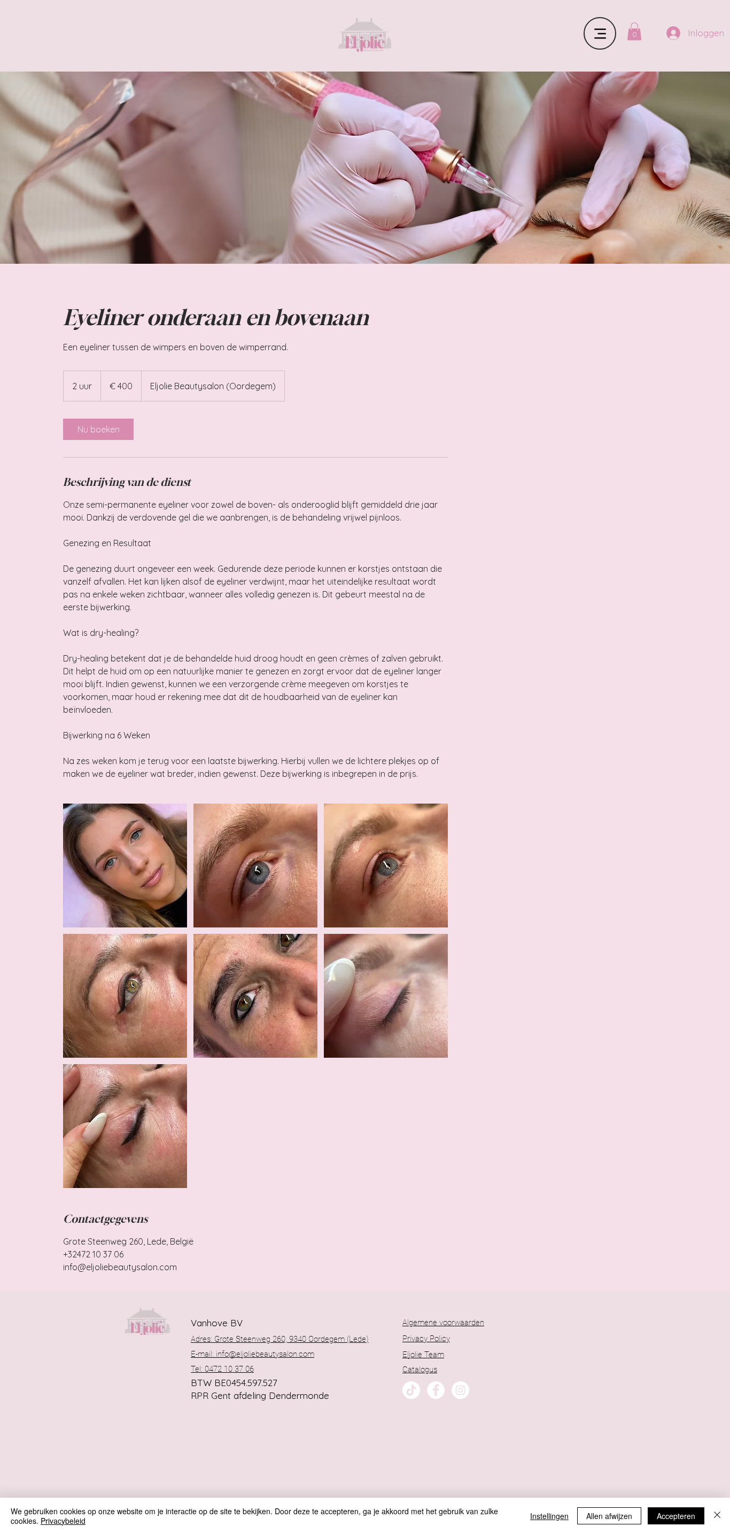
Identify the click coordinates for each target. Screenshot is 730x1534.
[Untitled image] (125, 865)
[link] (98, 429)
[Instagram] (460, 1390)
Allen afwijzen (609, 1516)
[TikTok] (411, 1390)
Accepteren (676, 1516)
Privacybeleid (63, 1520)
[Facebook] (436, 1390)
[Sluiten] (717, 1515)
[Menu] (600, 33)
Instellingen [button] (549, 1516)
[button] (634, 31)
